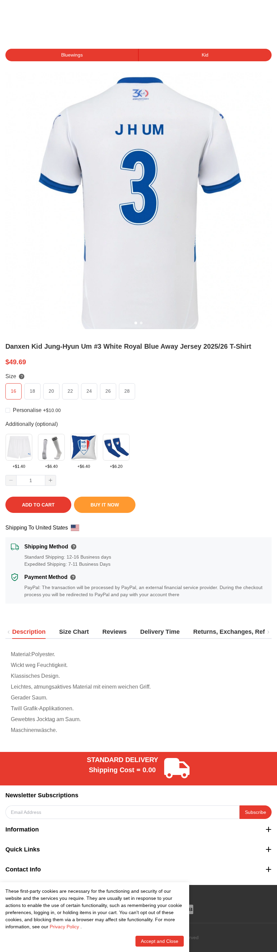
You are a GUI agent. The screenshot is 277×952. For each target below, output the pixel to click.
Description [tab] (29, 631)
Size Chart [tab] (74, 631)
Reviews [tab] (114, 631)
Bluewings (72, 55)
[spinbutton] (31, 480)
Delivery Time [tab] (160, 631)
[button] (11, 480)
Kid (205, 55)
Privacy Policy (64, 926)
